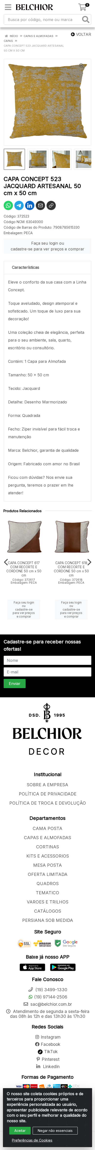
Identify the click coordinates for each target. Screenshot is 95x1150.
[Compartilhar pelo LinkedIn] (29, 205)
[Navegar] (5, 562)
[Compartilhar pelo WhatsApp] (8, 205)
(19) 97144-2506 (50, 996)
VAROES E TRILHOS (47, 901)
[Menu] (8, 7)
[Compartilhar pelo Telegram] (19, 205)
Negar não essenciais (55, 1130)
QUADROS (48, 883)
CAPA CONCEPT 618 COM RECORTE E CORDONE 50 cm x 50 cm (71, 569)
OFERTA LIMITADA (47, 874)
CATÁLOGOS (47, 911)
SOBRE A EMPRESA (47, 784)
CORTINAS (47, 846)
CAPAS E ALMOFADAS (47, 837)
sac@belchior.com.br (50, 1004)
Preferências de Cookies (32, 1140)
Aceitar (20, 1130)
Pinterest (50, 1059)
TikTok (50, 1051)
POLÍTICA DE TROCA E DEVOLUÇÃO (47, 803)
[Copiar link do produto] (51, 205)
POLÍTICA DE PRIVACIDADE (47, 793)
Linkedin (51, 1066)
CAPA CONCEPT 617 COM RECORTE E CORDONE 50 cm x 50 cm (23, 569)
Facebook (50, 1044)
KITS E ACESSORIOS (47, 856)
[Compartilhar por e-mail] (40, 205)
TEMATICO (47, 892)
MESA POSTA (47, 865)
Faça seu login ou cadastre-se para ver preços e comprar (47, 246)
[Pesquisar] (86, 19)
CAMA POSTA (47, 828)
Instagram (51, 1037)
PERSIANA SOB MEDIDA (47, 920)
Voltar (83, 34)
